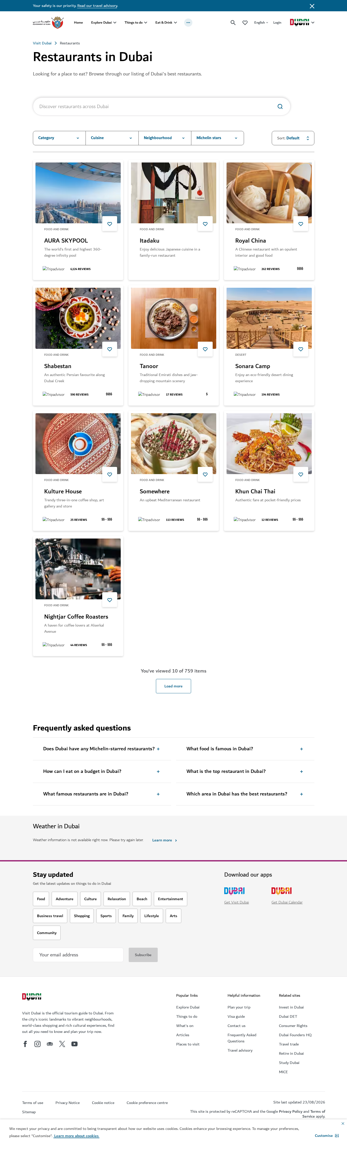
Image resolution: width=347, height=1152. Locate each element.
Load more (173, 686)
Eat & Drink (163, 22)
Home (78, 22)
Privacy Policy (290, 1111)
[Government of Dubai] (48, 22)
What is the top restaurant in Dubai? (226, 772)
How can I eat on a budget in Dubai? (82, 772)
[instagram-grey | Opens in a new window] (37, 1044)
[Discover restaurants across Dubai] (280, 107)
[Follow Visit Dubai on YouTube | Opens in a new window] (74, 1044)
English (259, 22)
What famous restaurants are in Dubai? (85, 794)
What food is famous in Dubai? (219, 749)
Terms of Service (313, 1114)
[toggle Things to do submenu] (145, 23)
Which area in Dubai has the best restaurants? (236, 794)
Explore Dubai (101, 22)
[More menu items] (188, 22)
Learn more (162, 840)
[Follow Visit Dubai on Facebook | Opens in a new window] (25, 1044)
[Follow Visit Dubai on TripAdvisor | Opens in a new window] (50, 1044)
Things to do (134, 22)
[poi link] (78, 192)
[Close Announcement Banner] (312, 6)
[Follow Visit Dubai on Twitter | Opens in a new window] (62, 1044)
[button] (327, 1135)
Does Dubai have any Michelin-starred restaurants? (99, 749)
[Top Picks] (245, 22)
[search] (233, 23)
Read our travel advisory (97, 5)
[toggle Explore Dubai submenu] (114, 23)
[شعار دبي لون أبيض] (32, 997)
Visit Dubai (42, 43)
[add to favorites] (109, 223)
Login (277, 22)
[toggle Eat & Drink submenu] (175, 23)
